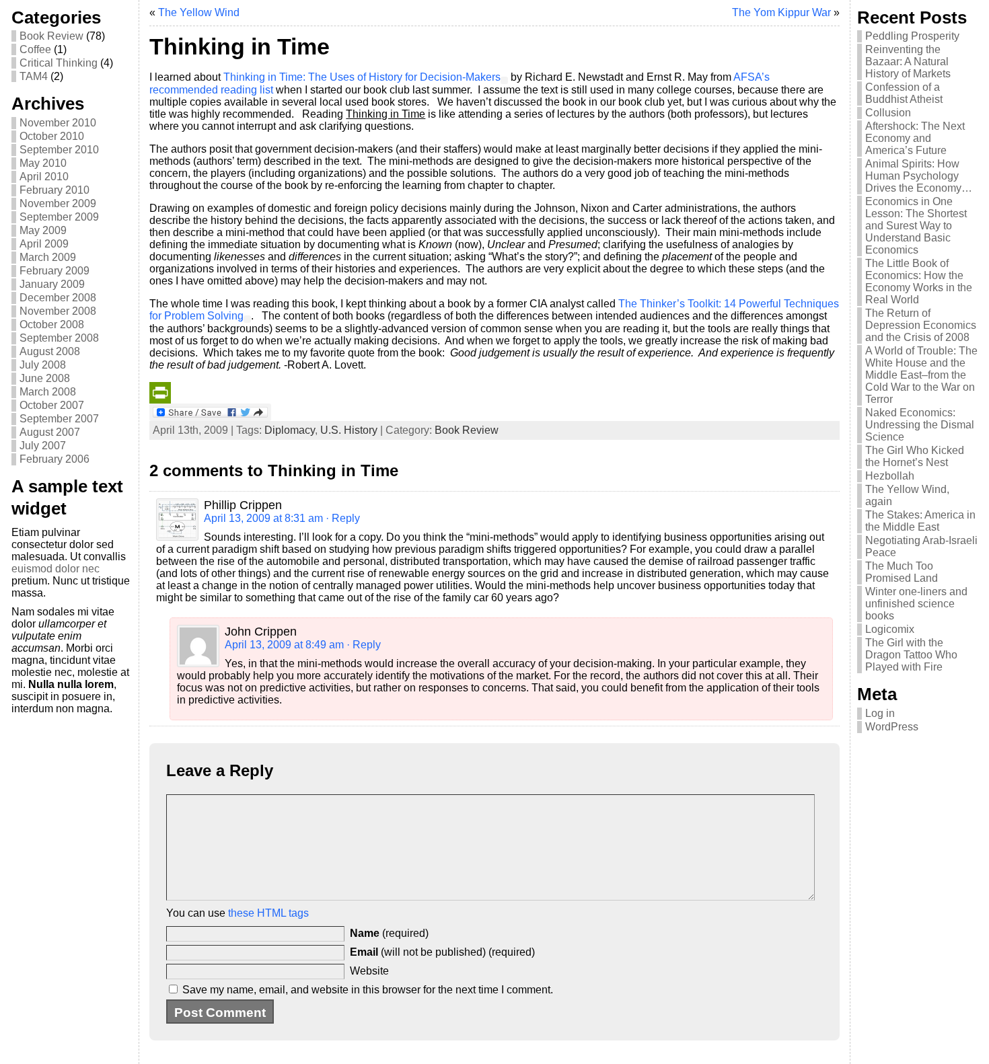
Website (369, 971)
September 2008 (59, 338)
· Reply (343, 518)
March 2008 (48, 391)
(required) (389, 933)
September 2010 (59, 149)
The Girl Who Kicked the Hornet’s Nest (914, 456)
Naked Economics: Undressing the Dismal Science (919, 425)
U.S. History (348, 430)
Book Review (51, 36)
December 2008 (58, 297)
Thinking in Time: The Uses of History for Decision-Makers (362, 77)
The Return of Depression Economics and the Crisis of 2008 (920, 325)
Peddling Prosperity (912, 36)
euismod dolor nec (55, 568)
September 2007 (59, 418)
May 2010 (43, 163)
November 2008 (58, 311)
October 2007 (52, 405)
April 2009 (44, 244)
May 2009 (43, 230)
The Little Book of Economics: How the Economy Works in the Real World (918, 281)
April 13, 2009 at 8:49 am (284, 644)
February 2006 (54, 459)
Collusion (888, 112)
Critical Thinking (59, 63)
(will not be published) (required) (442, 952)
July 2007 (43, 445)
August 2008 (50, 351)
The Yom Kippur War (781, 12)
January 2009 (52, 284)
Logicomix (889, 629)
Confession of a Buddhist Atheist (904, 93)
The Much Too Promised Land (901, 572)
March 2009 (48, 257)
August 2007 (50, 432)
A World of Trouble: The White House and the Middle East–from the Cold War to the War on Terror (921, 375)
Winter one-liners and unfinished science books (916, 603)
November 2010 (58, 122)
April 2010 (44, 176)
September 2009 (59, 217)
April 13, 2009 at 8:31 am (263, 518)
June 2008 (45, 378)
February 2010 (54, 190)
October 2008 (52, 324)
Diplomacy (289, 430)
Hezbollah (889, 476)
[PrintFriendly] (494, 393)
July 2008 (43, 365)
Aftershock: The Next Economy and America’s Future (915, 138)
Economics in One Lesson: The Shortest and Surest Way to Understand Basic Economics (916, 226)
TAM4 (34, 76)
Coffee (35, 49)
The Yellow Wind (199, 12)
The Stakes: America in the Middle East (920, 521)
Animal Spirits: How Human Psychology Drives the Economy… (918, 176)
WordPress (891, 726)
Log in (880, 713)
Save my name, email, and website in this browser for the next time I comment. (367, 989)
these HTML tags (268, 913)
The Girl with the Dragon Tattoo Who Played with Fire (911, 655)
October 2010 (52, 136)
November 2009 (58, 203)
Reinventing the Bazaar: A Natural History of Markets (908, 61)
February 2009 (54, 270)
